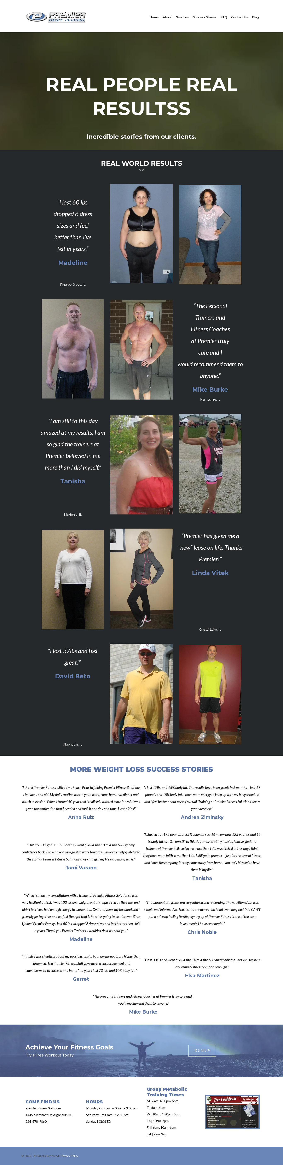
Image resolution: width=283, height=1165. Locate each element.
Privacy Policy (69, 1156)
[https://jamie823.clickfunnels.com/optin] (232, 1112)
